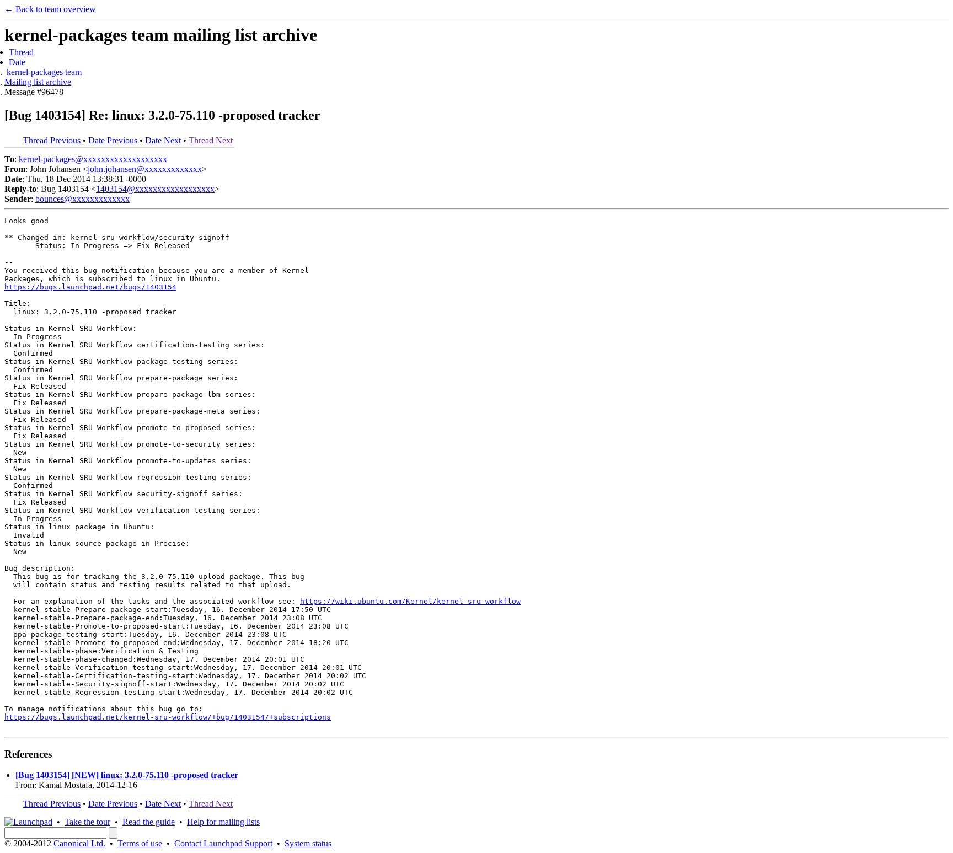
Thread (21, 52)
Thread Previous (52, 140)
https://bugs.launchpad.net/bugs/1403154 (90, 287)
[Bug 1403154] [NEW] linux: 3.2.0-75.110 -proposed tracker (126, 775)
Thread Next (211, 140)
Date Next (163, 140)
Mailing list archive (37, 82)
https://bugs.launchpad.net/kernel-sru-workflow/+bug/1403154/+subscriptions (167, 717)
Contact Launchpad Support (223, 843)
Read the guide (148, 822)
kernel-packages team (44, 72)
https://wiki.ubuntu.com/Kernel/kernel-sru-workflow (410, 601)
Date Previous (112, 140)
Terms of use (139, 843)
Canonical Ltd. (79, 843)
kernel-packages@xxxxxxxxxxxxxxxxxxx (93, 159)
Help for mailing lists (223, 822)
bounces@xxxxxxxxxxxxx (82, 198)
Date (17, 62)
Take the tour (87, 822)
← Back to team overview (50, 9)
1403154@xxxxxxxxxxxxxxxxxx (155, 189)
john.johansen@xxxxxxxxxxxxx (145, 169)
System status (308, 843)
